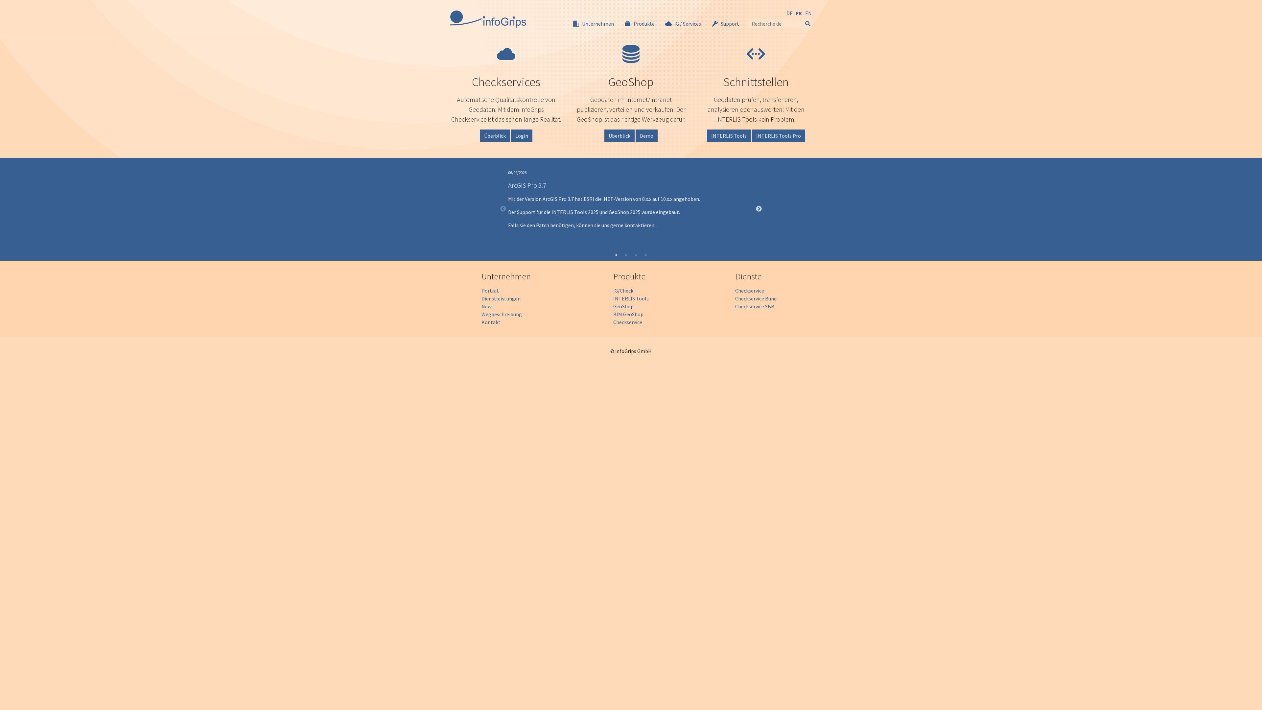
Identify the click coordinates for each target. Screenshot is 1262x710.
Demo (646, 135)
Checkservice (627, 322)
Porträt (490, 290)
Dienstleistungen (501, 298)
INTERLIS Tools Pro (778, 135)
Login (521, 135)
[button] (593, 23)
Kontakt (491, 322)
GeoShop (623, 306)
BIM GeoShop (628, 314)
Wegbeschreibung (501, 314)
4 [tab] (646, 255)
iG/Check (623, 290)
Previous (503, 209)
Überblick (495, 135)
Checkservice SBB (754, 306)
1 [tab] (616, 255)
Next (759, 209)
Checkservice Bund (756, 298)
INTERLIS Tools (729, 135)
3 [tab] (636, 255)
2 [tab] (626, 255)
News (487, 306)
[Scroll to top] (1247, 695)
